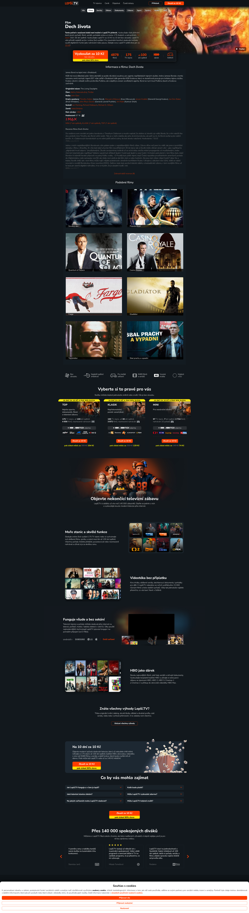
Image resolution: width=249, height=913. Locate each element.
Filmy (91, 10)
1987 (78, 112)
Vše (83, 10)
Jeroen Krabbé (141, 99)
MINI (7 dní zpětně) (73, 123)
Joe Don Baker (175, 99)
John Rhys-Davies (87, 101)
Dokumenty (119, 10)
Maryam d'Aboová (112, 99)
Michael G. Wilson (105, 105)
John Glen (75, 95)
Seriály (99, 10)
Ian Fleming (77, 105)
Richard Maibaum (90, 105)
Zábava (130, 10)
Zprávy (148, 10)
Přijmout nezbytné (124, 903)
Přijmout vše (124, 898)
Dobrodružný (81, 92)
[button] (61, 856)
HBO (165, 10)
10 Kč (67, 45)
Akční (73, 92)
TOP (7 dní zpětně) (109, 123)
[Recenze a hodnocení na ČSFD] (83, 115)
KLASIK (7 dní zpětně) (91, 123)
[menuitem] (240, 49)
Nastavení (124, 908)
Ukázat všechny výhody (124, 723)
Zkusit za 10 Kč (174, 3)
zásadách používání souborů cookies (126, 893)
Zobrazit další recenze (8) (124, 173)
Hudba (157, 10)
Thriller (91, 92)
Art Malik (120, 101)
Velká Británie (77, 108)
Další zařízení (108, 639)
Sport (139, 10)
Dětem (108, 10)
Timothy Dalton (86, 99)
